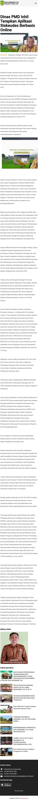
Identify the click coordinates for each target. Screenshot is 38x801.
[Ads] (14, 663)
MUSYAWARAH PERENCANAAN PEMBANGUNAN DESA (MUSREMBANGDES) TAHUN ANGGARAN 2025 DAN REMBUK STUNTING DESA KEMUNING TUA (17, 676)
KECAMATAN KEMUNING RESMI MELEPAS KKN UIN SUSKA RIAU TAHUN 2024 (24, 698)
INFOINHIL (3, 55)
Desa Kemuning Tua (24, 798)
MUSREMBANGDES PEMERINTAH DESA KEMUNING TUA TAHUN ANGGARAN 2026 (24, 730)
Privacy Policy (19, 791)
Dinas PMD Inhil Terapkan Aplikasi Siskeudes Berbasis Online (17, 23)
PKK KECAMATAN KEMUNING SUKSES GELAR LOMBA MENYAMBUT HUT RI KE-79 (23, 687)
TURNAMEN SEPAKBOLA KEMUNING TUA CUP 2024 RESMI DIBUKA (24, 719)
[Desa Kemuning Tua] (9, 3)
